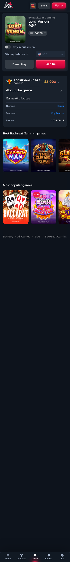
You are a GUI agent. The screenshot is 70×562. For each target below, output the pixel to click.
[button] (16, 155)
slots (37, 236)
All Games (23, 236)
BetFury (8, 236)
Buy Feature (57, 113)
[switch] (35, 47)
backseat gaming (56, 236)
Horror (60, 106)
